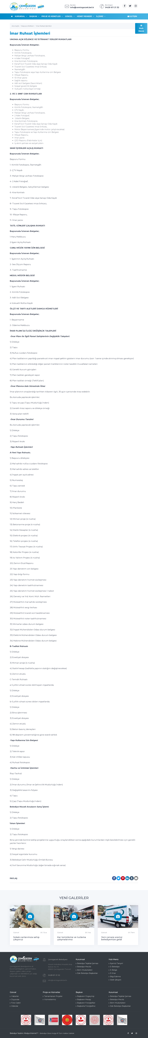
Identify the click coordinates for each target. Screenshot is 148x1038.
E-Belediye (115, 966)
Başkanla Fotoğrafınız (86, 1006)
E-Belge (113, 970)
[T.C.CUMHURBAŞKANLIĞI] (67, 1020)
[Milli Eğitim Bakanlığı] (94, 1020)
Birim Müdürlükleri (84, 970)
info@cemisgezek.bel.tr (57, 980)
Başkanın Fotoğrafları (86, 1003)
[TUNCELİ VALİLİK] (26, 1020)
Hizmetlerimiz (50, 999)
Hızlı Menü (141, 29)
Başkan (33, 16)
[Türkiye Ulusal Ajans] (53, 1020)
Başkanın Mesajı (84, 999)
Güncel (69, 16)
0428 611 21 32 (54, 975)
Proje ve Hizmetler (51, 16)
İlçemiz (100, 16)
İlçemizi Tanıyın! (116, 963)
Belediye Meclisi (84, 966)
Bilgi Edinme (115, 976)
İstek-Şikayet (115, 980)
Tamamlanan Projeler (53, 996)
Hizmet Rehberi (84, 16)
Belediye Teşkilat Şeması (87, 963)
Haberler (15, 996)
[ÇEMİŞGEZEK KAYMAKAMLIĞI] (40, 1020)
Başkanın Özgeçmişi (85, 996)
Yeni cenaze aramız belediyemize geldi (111, 938)
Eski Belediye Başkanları (87, 973)
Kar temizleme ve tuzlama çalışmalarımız (71, 938)
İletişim (133, 16)
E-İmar (113, 973)
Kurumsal (20, 16)
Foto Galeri (16, 1003)
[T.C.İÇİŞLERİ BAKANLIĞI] (81, 1020)
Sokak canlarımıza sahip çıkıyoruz (26, 938)
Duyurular (15, 999)
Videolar (14, 1006)
